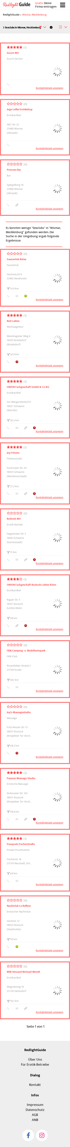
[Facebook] (28, 1135)
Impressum (35, 1105)
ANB (35, 1120)
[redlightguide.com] (18, 5)
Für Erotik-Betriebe (35, 1064)
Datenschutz (35, 1110)
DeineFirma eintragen (46, 4)
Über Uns (35, 1059)
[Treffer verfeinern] (42, 27)
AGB (35, 1115)
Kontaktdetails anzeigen (49, 88)
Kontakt (35, 1085)
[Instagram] (42, 1135)
